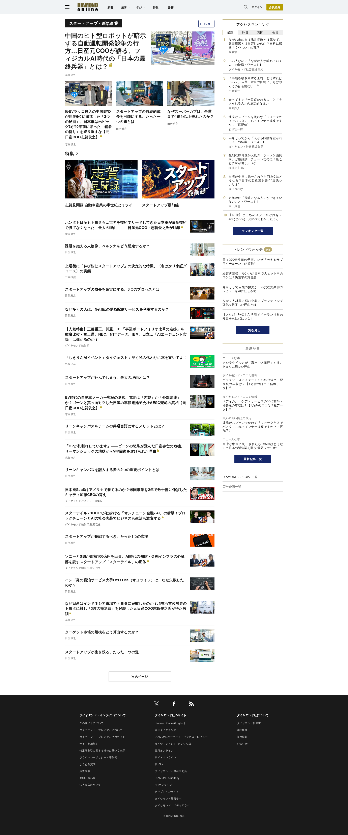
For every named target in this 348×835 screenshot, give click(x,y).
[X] (156, 705)
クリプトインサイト (167, 791)
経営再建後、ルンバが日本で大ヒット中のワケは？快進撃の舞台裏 (253, 275)
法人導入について (90, 785)
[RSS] (191, 705)
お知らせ (242, 743)
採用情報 (242, 737)
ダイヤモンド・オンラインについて (103, 715)
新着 (110, 7)
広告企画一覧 (232, 486)
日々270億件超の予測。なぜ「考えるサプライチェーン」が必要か (253, 261)
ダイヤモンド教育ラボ (168, 798)
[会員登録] (274, 7)
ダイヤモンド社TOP (249, 723)
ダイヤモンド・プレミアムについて (101, 730)
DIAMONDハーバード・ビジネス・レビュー (181, 737)
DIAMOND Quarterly (167, 778)
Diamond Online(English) (170, 723)
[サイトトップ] (88, 7)
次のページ (140, 676)
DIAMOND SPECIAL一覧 (240, 477)
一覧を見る (253, 330)
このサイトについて (92, 723)
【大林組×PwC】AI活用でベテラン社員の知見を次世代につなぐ (253, 316)
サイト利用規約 (89, 743)
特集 (156, 7)
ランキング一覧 (252, 231)
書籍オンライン (164, 750)
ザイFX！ (160, 764)
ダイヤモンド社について (253, 715)
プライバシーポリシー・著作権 (98, 757)
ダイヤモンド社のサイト (170, 715)
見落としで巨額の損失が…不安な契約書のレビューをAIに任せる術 (253, 289)
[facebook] (174, 705)
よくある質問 (88, 764)
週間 (260, 32)
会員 (275, 32)
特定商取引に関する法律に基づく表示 (102, 750)
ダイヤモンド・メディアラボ (172, 805)
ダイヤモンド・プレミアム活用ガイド (102, 737)
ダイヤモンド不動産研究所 (171, 771)
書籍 (171, 7)
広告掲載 (85, 771)
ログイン (257, 7)
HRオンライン (163, 785)
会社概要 (242, 730)
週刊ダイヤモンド (165, 730)
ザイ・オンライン (165, 757)
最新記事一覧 (252, 459)
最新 (230, 32)
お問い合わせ (88, 778)
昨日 (245, 32)
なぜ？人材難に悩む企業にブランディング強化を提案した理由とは (253, 303)
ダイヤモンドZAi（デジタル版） (174, 743)
